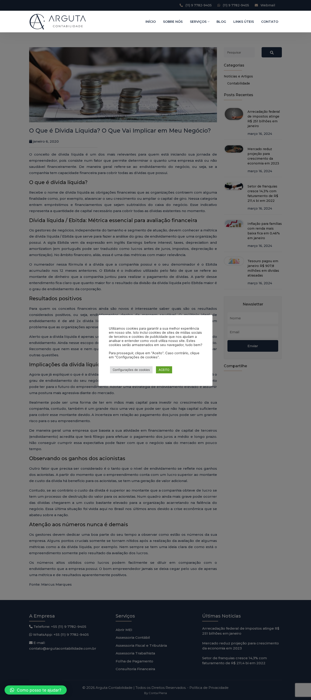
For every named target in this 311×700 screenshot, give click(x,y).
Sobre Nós (173, 22)
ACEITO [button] (164, 370)
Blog (221, 22)
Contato (269, 22)
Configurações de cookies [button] (131, 370)
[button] (36, 690)
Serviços (198, 22)
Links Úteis (243, 22)
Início (150, 22)
